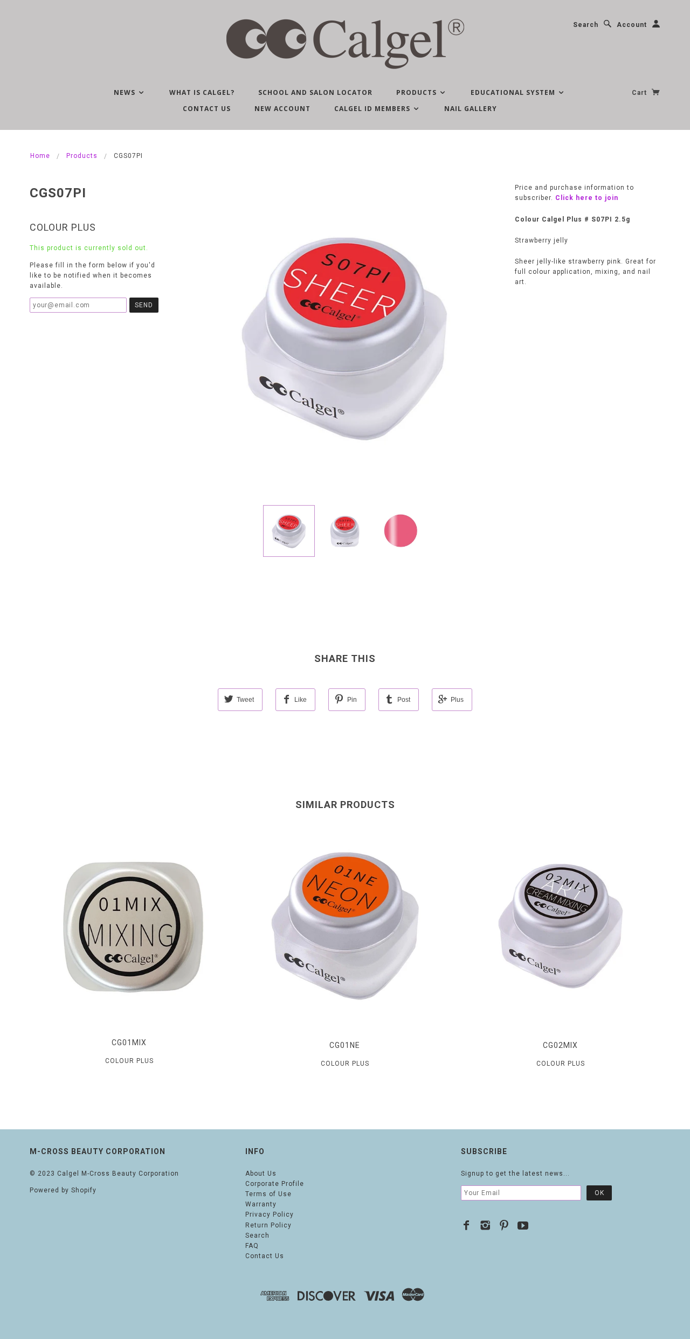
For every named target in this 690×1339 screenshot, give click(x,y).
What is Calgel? (201, 92)
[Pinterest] (504, 1225)
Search (585, 25)
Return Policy (268, 1225)
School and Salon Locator (315, 92)
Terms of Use (268, 1194)
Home (40, 156)
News (125, 92)
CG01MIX (129, 1042)
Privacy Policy (269, 1214)
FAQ (252, 1246)
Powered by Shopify (63, 1190)
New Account (282, 108)
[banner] (345, 43)
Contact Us (207, 108)
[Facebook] (466, 1225)
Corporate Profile (274, 1184)
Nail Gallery (470, 108)
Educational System (514, 92)
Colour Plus (63, 227)
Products (417, 92)
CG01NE (344, 1045)
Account (632, 25)
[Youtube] (523, 1225)
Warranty (261, 1204)
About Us (261, 1173)
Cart (640, 92)
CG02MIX (560, 1045)
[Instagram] (485, 1225)
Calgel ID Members (373, 108)
